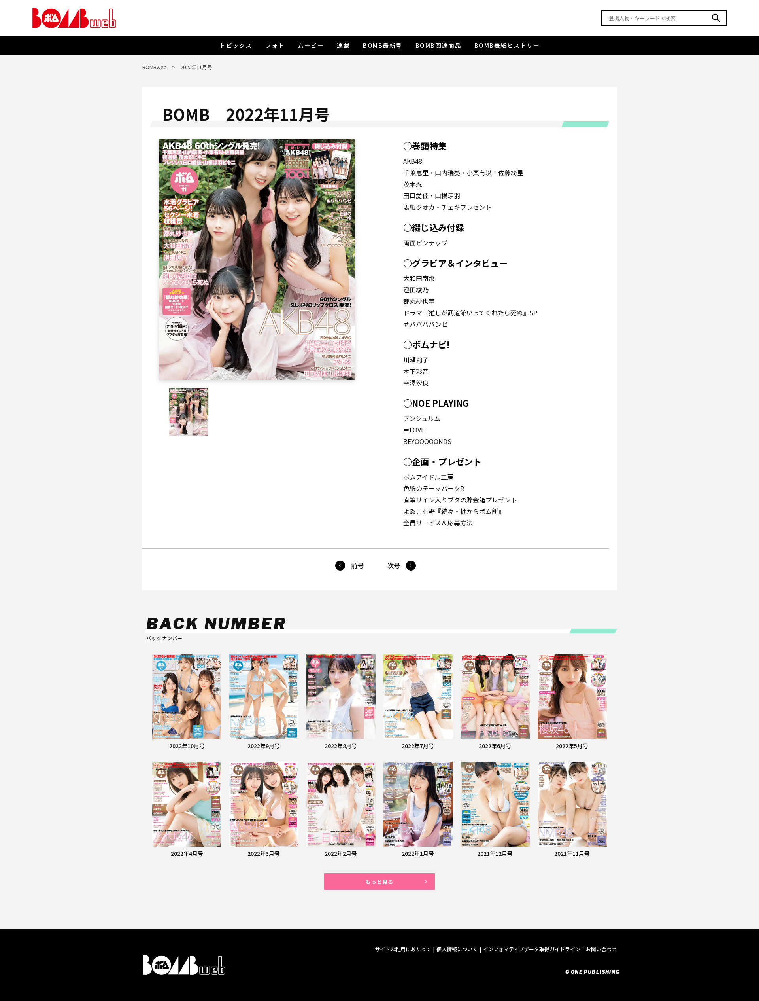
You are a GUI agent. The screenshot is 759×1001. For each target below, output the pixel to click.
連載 (343, 45)
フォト (275, 45)
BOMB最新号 (382, 45)
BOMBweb (154, 67)
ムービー (311, 45)
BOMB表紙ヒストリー (507, 45)
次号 (393, 565)
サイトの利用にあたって (403, 949)
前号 (357, 565)
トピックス (235, 45)
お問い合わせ (601, 949)
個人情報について (457, 949)
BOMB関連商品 (438, 45)
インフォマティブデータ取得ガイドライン (531, 949)
